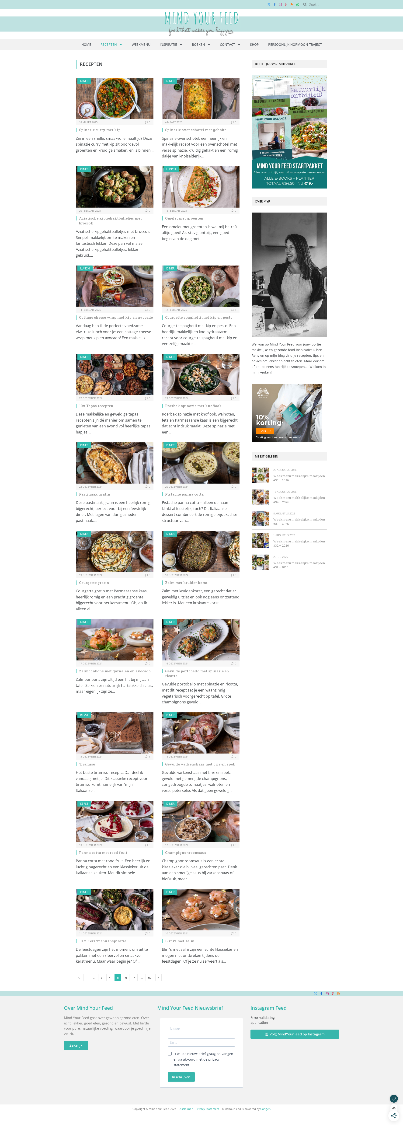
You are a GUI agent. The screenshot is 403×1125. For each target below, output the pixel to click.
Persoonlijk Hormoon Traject (295, 44)
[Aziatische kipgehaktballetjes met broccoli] (114, 187)
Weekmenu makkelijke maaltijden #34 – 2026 (299, 500)
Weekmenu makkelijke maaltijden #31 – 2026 (299, 565)
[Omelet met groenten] (201, 187)
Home (86, 44)
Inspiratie (168, 44)
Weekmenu (141, 44)
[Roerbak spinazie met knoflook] (201, 374)
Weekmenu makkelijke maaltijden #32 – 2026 (299, 543)
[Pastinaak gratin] (114, 463)
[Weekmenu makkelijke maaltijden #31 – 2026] (260, 562)
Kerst (84, 715)
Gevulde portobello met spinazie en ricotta (197, 673)
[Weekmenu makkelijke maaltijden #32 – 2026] (260, 540)
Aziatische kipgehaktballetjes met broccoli (110, 220)
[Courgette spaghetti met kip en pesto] (201, 286)
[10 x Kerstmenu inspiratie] (114, 909)
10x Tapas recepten (96, 405)
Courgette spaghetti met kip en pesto (199, 317)
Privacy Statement (207, 1109)
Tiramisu (87, 764)
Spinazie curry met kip (100, 129)
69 (149, 977)
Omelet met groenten (184, 218)
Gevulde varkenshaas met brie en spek (200, 764)
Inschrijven (181, 1077)
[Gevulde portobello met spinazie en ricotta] (201, 639)
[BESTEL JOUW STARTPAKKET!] (289, 132)
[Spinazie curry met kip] (114, 98)
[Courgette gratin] (114, 551)
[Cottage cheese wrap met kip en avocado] (114, 286)
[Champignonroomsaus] (201, 821)
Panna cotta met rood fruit (103, 852)
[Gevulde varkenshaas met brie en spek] (201, 733)
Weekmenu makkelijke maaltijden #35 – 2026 (299, 478)
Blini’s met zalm (179, 941)
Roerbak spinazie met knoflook (193, 405)
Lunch (171, 169)
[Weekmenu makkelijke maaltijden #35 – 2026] (260, 475)
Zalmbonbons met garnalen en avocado (115, 671)
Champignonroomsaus (185, 852)
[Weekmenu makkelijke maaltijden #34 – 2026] (260, 497)
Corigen (265, 1109)
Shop (254, 44)
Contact (227, 44)
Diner (84, 81)
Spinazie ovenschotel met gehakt (195, 129)
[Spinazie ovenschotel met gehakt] (201, 98)
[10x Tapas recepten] (114, 374)
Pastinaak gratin (94, 494)
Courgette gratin (94, 582)
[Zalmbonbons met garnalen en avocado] (114, 639)
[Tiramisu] (114, 733)
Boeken (198, 44)
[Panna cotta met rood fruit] (114, 821)
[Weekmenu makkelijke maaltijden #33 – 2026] (260, 518)
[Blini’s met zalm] (201, 909)
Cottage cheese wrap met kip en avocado (116, 317)
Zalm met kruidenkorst (186, 582)
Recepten (109, 44)
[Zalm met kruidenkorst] (201, 551)
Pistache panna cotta (184, 494)
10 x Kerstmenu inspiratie (102, 941)
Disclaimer (186, 1109)
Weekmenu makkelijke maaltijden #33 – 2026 (299, 521)
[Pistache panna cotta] (201, 463)
